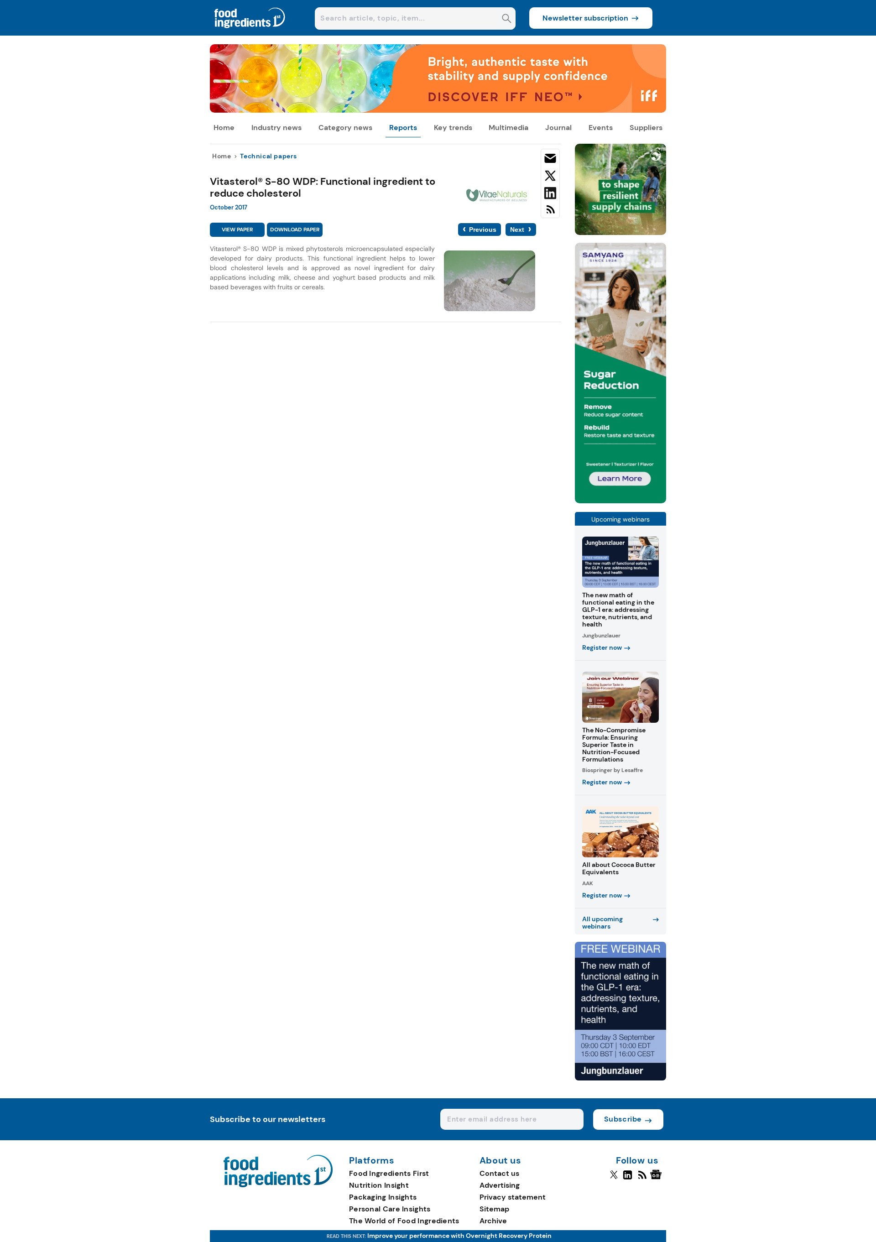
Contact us (499, 1173)
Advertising (500, 1185)
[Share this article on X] (550, 177)
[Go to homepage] (278, 1184)
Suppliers (646, 127)
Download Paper (294, 229)
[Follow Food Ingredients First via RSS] (642, 1178)
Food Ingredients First (389, 1173)
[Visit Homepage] (250, 33)
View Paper (237, 229)
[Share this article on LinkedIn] (550, 195)
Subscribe (623, 1119)
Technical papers (268, 156)
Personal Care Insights (390, 1209)
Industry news (276, 127)
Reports (403, 127)
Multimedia (508, 127)
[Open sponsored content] (438, 110)
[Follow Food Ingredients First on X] (614, 1178)
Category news (345, 127)
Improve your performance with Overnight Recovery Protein (459, 1235)
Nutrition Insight (379, 1185)
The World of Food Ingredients (404, 1220)
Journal (558, 127)
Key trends (453, 127)
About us (500, 1160)
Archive (493, 1220)
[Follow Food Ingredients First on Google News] (657, 1178)
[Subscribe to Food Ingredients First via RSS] (550, 213)
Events (601, 127)
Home (224, 127)
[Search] (506, 19)
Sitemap (494, 1209)
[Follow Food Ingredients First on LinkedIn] (627, 1178)
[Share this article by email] (550, 160)
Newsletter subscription (585, 18)
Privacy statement (513, 1197)
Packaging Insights (383, 1197)
